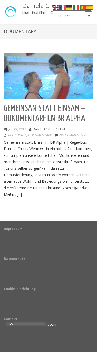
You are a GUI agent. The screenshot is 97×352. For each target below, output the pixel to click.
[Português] (83, 7)
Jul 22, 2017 (17, 129)
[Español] (89, 7)
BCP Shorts (17, 135)
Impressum (13, 228)
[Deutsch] (69, 7)
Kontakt (10, 319)
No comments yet (74, 135)
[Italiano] (76, 7)
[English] (56, 7)
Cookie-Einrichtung (20, 289)
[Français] (62, 7)
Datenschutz (14, 258)
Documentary (39, 135)
